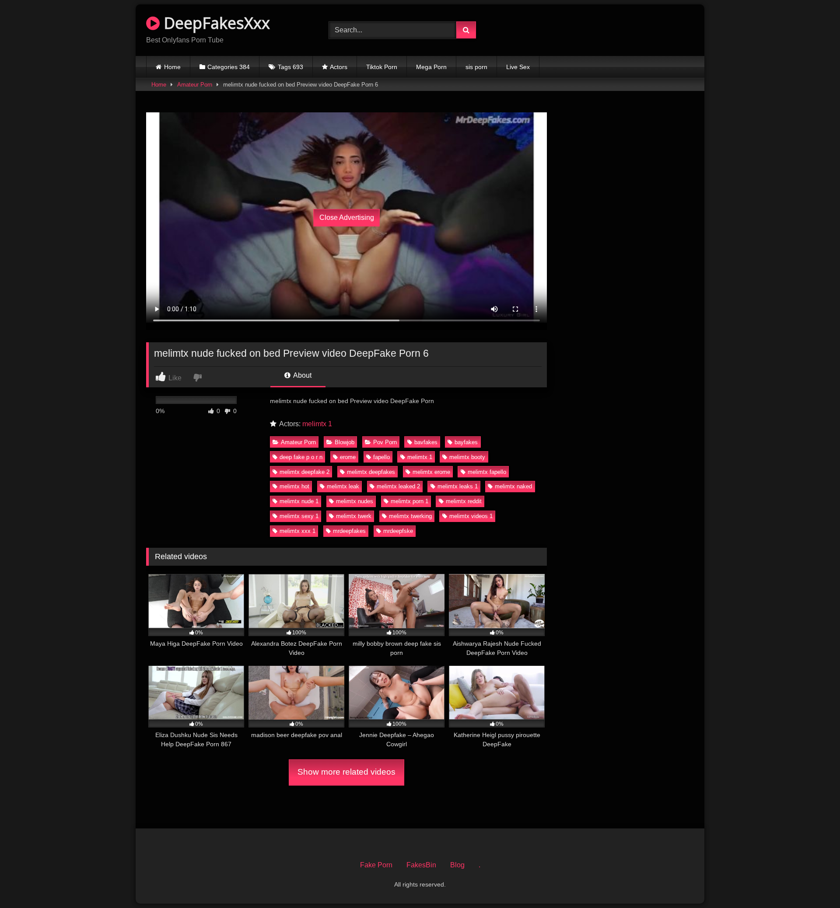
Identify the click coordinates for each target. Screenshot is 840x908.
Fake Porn (376, 865)
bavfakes (426, 442)
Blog (457, 865)
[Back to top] (812, 882)
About (302, 375)
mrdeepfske (398, 531)
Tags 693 (290, 66)
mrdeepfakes (349, 531)
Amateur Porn (194, 84)
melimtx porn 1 (409, 501)
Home (172, 66)
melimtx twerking (410, 516)
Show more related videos (347, 771)
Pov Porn (385, 442)
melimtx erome (431, 472)
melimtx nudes (354, 501)
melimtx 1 (317, 424)
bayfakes (466, 442)
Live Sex (518, 66)
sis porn (476, 66)
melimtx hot (294, 486)
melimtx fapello (487, 472)
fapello (381, 457)
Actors (338, 66)
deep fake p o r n (301, 457)
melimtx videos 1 (471, 516)
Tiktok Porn (381, 66)
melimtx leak (343, 486)
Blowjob (344, 442)
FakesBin (421, 865)
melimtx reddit (464, 501)
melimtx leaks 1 (458, 486)
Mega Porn (431, 66)
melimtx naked (513, 486)
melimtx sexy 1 (299, 516)
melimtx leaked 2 (398, 486)
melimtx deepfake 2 (304, 472)
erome (348, 457)
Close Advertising (346, 217)
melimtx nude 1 (299, 501)
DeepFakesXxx (215, 23)
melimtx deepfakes (371, 472)
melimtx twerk (353, 516)
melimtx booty (467, 457)
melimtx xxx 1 (297, 531)
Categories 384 (228, 66)
